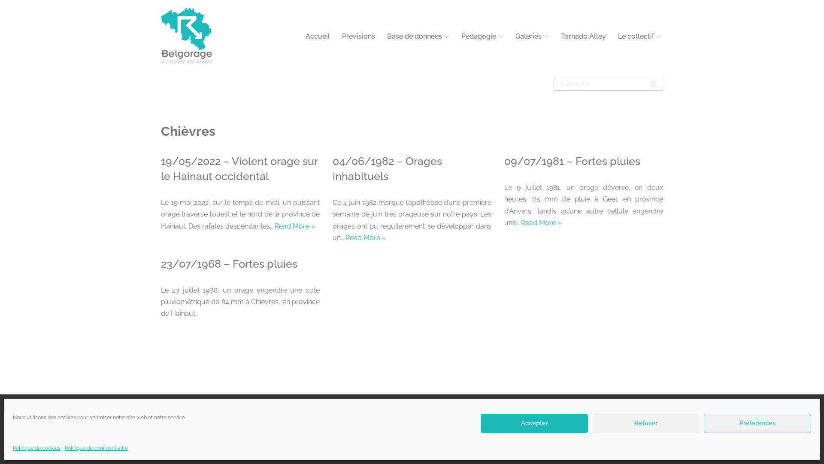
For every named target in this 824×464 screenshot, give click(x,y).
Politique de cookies (37, 448)
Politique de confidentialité (96, 448)
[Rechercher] (653, 84)
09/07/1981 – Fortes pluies (572, 161)
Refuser (645, 423)
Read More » (295, 226)
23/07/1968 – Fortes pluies (229, 263)
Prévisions (358, 36)
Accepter (534, 423)
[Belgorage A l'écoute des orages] (186, 36)
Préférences (757, 423)
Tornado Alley (583, 36)
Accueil (318, 36)
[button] (446, 36)
